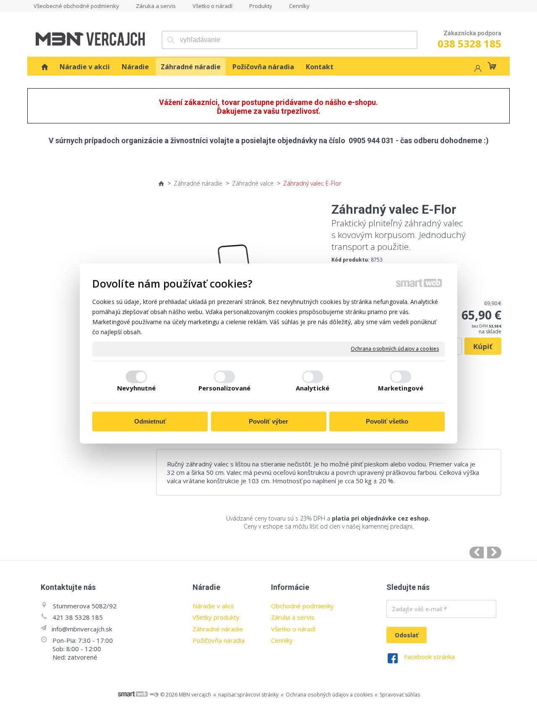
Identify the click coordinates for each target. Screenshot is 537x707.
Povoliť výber (268, 421)
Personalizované (224, 388)
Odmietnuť (150, 421)
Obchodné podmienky (302, 606)
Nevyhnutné (136, 388)
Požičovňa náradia (219, 640)
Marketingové (400, 388)
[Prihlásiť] (477, 69)
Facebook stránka (429, 656)
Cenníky (282, 640)
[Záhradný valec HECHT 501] (476, 552)
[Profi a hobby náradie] (44, 67)
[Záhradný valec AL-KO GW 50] (494, 552)
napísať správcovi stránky (248, 694)
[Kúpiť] (482, 346)
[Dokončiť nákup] (492, 65)
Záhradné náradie (218, 629)
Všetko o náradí (293, 629)
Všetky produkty (216, 617)
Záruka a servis (293, 617)
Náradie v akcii (213, 606)
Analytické (312, 388)
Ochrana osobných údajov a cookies (395, 349)
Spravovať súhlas (400, 694)
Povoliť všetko (387, 421)
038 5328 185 (469, 43)
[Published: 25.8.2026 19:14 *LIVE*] (154, 694)
